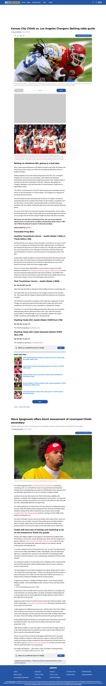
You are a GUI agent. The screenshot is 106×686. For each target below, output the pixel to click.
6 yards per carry (34, 328)
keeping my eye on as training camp (38, 642)
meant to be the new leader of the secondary (39, 541)
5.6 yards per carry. (37, 342)
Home (16, 407)
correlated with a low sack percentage (26, 513)
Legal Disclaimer (87, 674)
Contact (52, 671)
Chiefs (23, 2)
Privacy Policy (39, 674)
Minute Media (12, 681)
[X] (96, 2)
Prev (18, 90)
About (50, 2)
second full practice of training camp (43, 485)
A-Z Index (38, 677)
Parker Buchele (18, 429)
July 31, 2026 (40, 651)
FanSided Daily (86, 671)
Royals (29, 2)
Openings (38, 671)
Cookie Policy (70, 674)
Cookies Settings (55, 677)
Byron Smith (17, 32)
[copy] (24, 36)
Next (61, 90)
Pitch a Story (18, 674)
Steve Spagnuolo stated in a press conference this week (45, 270)
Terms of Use (54, 674)
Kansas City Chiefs (24, 407)
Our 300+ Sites (71, 671)
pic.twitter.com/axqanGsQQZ (53, 648)
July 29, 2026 (35, 587)
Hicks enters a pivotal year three (37, 603)
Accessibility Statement (21, 677)
